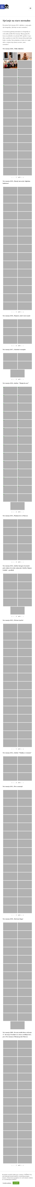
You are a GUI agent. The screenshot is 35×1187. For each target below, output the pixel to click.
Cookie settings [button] (7, 1183)
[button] (2, 6)
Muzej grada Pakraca (12, 12)
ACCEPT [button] (16, 1183)
